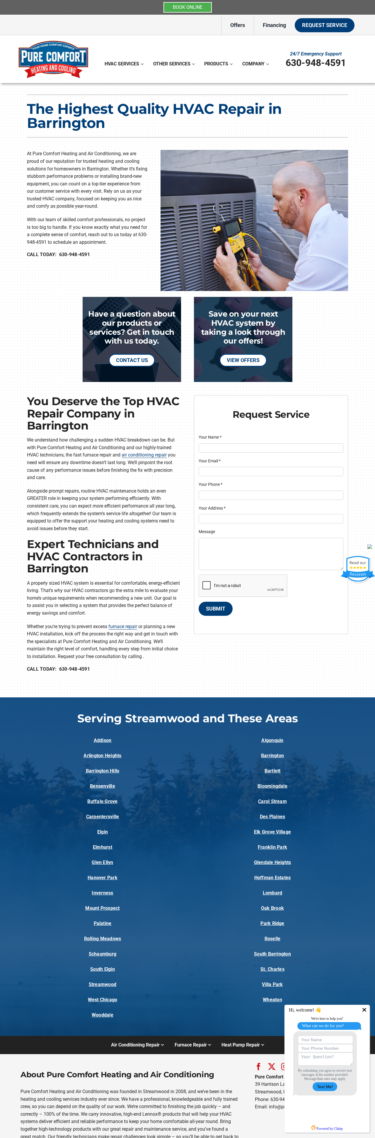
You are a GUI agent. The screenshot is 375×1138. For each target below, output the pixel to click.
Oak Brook (272, 908)
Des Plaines (272, 816)
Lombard (272, 893)
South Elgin (102, 969)
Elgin (102, 832)
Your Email (210, 461)
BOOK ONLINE (187, 7)
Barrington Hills (103, 771)
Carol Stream (272, 801)
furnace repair (122, 626)
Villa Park (272, 984)
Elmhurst (102, 847)
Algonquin (272, 740)
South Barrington (272, 954)
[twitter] (271, 1066)
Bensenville (102, 786)
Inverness (102, 893)
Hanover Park (102, 877)
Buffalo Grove (102, 801)
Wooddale (102, 1015)
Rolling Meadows (102, 938)
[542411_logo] (53, 40)
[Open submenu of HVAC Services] (143, 64)
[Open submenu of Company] (268, 64)
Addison (103, 740)
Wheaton (272, 999)
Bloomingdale (272, 786)
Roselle (273, 938)
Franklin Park (272, 847)
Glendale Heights (272, 862)
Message (207, 531)
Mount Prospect (102, 908)
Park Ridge (272, 923)
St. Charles (272, 969)
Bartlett (273, 771)
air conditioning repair (144, 455)
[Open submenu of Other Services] (194, 64)
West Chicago (102, 999)
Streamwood (102, 984)
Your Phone (210, 484)
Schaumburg (102, 954)
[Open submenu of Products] (232, 64)
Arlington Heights (102, 755)
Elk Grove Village (272, 832)
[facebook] (258, 1066)
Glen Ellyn (102, 862)
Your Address (212, 508)
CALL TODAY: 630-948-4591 (58, 254)
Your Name (210, 437)
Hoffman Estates (272, 877)
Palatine (103, 923)
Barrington (272, 755)
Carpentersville (102, 816)
